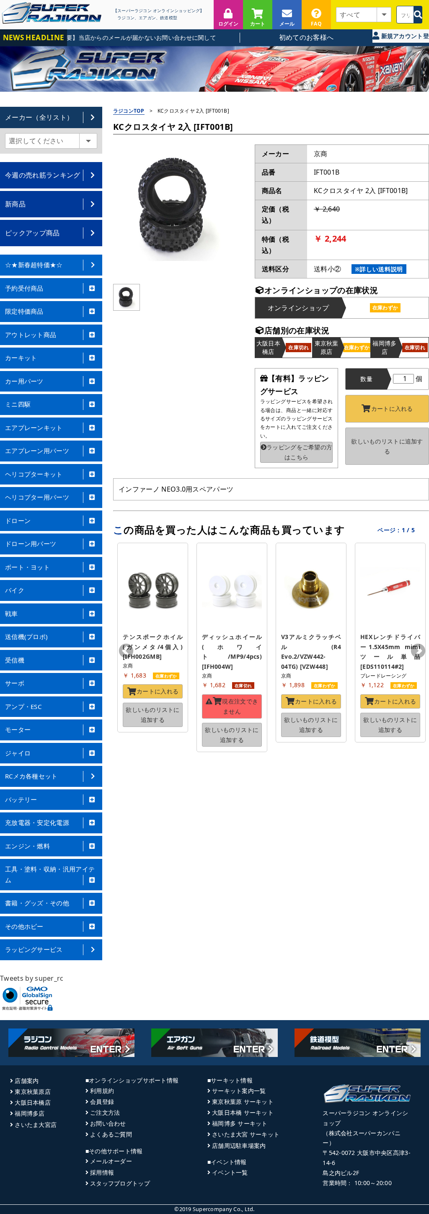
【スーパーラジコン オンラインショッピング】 (158, 10)
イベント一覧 (230, 1172)
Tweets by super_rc (32, 978)
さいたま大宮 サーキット (245, 1134)
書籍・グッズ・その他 (37, 903)
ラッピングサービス (34, 949)
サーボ (14, 683)
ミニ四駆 (18, 404)
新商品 (15, 204)
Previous (126, 651)
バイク (14, 590)
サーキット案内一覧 (239, 1091)
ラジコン (125, 18)
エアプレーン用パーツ (37, 450)
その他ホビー (24, 926)
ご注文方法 (105, 1112)
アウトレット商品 (30, 334)
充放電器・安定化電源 (37, 822)
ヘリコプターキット (34, 474)
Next (418, 651)
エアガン (147, 18)
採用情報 (102, 1172)
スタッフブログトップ (120, 1183)
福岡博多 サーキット (240, 1123)
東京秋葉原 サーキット (243, 1102)
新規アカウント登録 (404, 37)
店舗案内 (27, 1081)
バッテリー (21, 799)
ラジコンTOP (129, 110)
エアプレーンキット (34, 427)
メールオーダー (111, 1161)
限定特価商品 (24, 311)
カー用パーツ (24, 381)
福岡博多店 (29, 1113)
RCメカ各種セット (31, 776)
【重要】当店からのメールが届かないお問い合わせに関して (123, 37)
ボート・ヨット (27, 567)
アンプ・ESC (23, 706)
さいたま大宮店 (36, 1125)
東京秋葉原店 (33, 1091)
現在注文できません (240, 706)
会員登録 (102, 1102)
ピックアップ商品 (32, 232)
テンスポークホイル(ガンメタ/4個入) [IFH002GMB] (153, 647)
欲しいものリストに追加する (387, 446)
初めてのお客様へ (306, 37)
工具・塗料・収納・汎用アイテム (50, 874)
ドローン (18, 520)
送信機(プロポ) (26, 636)
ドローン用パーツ (30, 543)
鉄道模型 (168, 18)
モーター (18, 729)
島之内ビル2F (341, 1173)
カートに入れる (392, 408)
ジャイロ (18, 753)
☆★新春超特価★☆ (34, 264)
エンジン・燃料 (27, 846)
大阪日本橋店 (33, 1102)
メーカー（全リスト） (39, 117)
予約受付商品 (24, 288)
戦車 (11, 613)
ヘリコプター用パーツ (37, 497)
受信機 (14, 660)
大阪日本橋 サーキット (243, 1112)
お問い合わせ (108, 1123)
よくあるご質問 (111, 1134)
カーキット (21, 357)
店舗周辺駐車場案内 (239, 1146)
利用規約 (102, 1091)
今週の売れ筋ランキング (42, 175)
